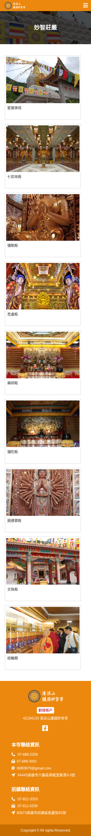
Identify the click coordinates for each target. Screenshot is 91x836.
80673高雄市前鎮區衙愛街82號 (41, 813)
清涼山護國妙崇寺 (14, 5)
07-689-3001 (27, 761)
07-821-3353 (27, 799)
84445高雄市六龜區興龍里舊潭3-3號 (46, 775)
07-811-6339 (27, 806)
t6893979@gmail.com (34, 768)
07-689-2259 (27, 754)
